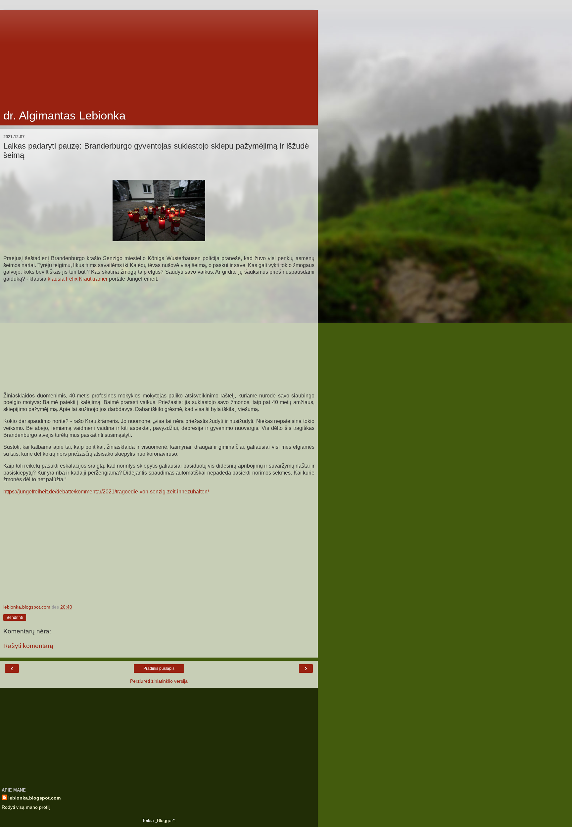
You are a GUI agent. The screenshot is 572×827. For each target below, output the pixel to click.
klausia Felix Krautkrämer (77, 279)
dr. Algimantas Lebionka (64, 115)
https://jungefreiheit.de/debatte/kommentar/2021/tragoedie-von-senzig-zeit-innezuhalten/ (106, 491)
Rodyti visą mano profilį (26, 807)
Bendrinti (15, 617)
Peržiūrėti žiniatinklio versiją (159, 681)
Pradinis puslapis (158, 668)
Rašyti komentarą (28, 645)
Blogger (165, 820)
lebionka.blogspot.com (34, 798)
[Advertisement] (159, 56)
